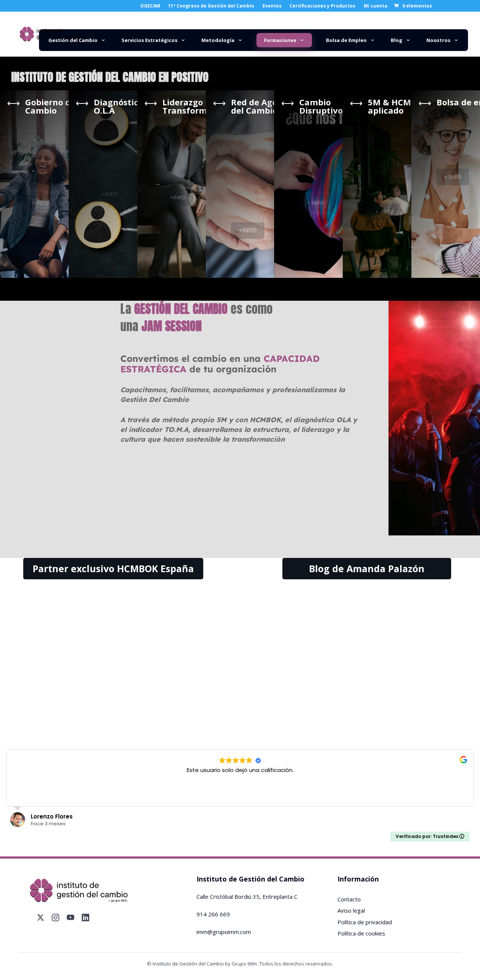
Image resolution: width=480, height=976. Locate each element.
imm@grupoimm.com (223, 932)
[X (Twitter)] (40, 917)
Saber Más (239, 719)
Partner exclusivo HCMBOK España (113, 568)
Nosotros (438, 40)
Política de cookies (361, 933)
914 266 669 (213, 914)
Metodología (217, 40)
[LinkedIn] (85, 917)
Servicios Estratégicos (149, 40)
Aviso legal (351, 910)
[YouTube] (70, 917)
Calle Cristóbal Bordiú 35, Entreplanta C (246, 896)
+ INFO (315, 202)
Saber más (77, 719)
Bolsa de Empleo (346, 40)
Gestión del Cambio (73, 40)
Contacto (349, 899)
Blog (396, 40)
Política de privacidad (365, 922)
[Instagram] (55, 917)
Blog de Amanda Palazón (366, 568)
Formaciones (280, 40)
